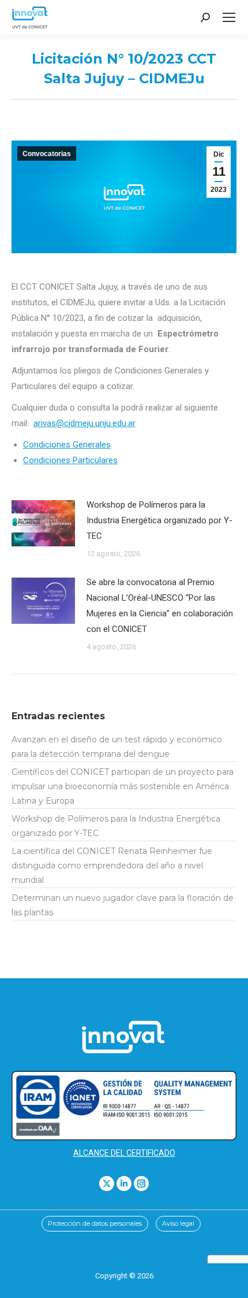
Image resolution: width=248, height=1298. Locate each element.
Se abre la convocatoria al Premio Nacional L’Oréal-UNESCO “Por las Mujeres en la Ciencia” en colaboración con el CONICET (160, 605)
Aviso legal (178, 1223)
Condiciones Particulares (70, 460)
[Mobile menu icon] (228, 17)
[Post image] (43, 523)
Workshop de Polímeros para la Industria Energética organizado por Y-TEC (159, 520)
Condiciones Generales (67, 444)
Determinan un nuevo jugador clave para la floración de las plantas (123, 905)
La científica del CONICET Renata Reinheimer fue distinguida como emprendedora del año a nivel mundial (112, 865)
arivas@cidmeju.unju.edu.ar (84, 423)
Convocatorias (46, 154)
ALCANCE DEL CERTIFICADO (124, 1153)
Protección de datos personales (95, 1223)
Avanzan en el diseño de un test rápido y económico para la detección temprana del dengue (117, 746)
